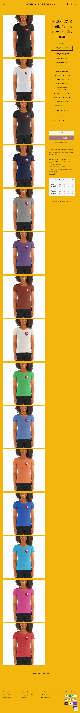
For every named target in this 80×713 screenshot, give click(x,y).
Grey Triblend (62, 63)
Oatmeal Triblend (62, 75)
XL (69, 120)
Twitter (45, 695)
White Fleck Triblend (62, 88)
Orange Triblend (62, 93)
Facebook (46, 692)
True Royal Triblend (62, 97)
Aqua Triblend (61, 101)
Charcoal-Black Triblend (62, 48)
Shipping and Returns (29, 695)
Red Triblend (62, 110)
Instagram (46, 697)
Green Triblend (62, 79)
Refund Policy (7, 695)
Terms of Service (8, 692)
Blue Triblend (62, 83)
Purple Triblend (62, 67)
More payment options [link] (61, 142)
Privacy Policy (7, 697)
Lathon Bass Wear (40, 4)
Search (24, 697)
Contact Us (25, 692)
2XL (61, 124)
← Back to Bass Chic (40, 674)
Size (62, 116)
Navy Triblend (62, 58)
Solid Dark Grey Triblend (62, 53)
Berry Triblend (62, 106)
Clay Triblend (62, 71)
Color (62, 43)
